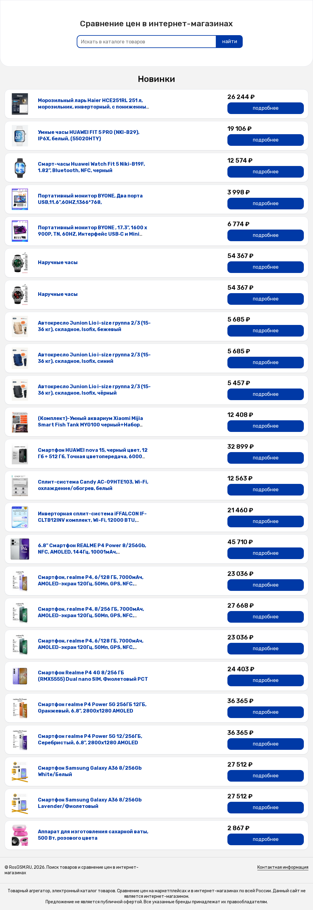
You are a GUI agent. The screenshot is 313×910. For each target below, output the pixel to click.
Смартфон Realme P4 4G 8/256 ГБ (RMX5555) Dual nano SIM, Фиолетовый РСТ (93, 676)
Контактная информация (282, 867)
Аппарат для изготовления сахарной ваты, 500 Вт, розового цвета (93, 835)
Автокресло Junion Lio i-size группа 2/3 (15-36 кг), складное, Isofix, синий (94, 358)
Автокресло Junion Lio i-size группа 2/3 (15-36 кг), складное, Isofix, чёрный (94, 390)
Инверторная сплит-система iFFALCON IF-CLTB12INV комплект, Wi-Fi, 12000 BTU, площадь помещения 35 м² (92, 520)
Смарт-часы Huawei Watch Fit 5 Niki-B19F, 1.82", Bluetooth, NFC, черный (91, 167)
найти (229, 41)
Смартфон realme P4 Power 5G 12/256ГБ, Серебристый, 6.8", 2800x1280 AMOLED (90, 739)
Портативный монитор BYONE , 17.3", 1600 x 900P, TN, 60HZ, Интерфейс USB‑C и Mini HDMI (92, 234)
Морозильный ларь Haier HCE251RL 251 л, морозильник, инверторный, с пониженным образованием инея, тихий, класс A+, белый (94, 107)
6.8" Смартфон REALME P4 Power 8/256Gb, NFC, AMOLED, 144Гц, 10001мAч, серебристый (92, 552)
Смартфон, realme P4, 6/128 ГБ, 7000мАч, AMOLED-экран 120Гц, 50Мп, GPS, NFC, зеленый (90, 647)
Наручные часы (58, 262)
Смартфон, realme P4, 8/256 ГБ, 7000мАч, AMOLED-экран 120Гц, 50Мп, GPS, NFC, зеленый (91, 615)
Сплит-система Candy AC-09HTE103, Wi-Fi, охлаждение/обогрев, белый (93, 485)
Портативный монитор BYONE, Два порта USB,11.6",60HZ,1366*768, (90, 199)
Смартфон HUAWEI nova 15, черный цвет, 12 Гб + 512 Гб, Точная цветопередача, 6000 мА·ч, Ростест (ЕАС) (93, 456)
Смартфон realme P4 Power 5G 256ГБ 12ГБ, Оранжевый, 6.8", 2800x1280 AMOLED (92, 708)
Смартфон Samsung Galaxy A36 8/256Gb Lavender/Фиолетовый (90, 803)
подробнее (265, 108)
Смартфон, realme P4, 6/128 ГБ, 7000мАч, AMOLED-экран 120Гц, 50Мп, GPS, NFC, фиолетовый (90, 583)
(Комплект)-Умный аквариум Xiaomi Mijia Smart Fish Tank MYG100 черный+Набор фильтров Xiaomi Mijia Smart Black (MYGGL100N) (90, 427)
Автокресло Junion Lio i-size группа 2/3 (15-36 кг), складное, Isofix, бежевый (94, 326)
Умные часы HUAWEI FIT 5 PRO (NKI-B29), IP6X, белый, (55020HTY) (88, 135)
